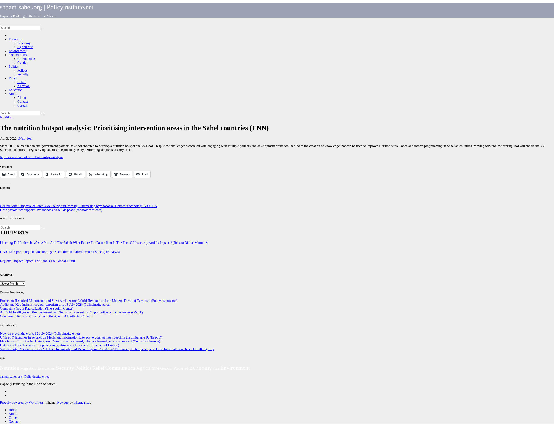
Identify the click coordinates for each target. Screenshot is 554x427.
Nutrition (23, 86)
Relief (13, 78)
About (13, 94)
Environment (17, 51)
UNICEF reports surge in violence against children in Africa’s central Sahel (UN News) (60, 252)
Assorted (181, 368)
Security (23, 74)
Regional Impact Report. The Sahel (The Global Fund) (37, 261)
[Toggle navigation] (1, 24)
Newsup (63, 402)
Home (13, 410)
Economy (15, 39)
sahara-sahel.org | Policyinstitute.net (46, 7)
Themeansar (82, 402)
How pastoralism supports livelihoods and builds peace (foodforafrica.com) (51, 210)
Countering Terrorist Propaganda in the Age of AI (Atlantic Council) (46, 316)
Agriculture (25, 47)
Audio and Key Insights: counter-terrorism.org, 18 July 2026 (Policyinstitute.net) (55, 304)
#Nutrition (25, 138)
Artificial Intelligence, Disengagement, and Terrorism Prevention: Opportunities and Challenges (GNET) (71, 312)
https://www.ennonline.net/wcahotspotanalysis (31, 157)
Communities (18, 55)
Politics (14, 66)
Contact (22, 101)
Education (16, 90)
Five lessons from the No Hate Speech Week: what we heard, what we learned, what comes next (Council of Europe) (80, 341)
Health (216, 369)
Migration (28, 368)
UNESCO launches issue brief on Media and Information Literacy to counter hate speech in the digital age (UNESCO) (81, 337)
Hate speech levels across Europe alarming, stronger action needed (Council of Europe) (59, 345)
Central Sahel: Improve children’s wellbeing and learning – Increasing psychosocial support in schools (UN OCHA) (79, 206)
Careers (22, 105)
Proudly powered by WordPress (22, 402)
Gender (22, 62)
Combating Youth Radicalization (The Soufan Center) (36, 308)
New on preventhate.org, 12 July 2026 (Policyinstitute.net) (40, 333)
